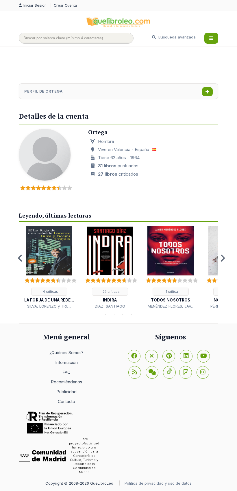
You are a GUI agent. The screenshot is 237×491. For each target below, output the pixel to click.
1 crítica (171, 291)
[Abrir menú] (211, 38)
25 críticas (111, 291)
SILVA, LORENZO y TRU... (49, 306)
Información (66, 362)
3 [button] (123, 314)
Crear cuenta (65, 5)
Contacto (66, 401)
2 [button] (114, 314)
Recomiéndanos (66, 381)
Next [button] (222, 258)
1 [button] (105, 314)
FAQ (67, 372)
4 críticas (50, 291)
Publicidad (67, 391)
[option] (49, 267)
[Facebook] (134, 356)
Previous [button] (20, 258)
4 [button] (131, 314)
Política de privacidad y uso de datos (158, 483)
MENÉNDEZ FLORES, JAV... (171, 306)
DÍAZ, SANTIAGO (110, 306)
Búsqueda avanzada (176, 37)
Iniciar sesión (35, 5)
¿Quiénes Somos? (66, 352)
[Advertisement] (124, 66)
